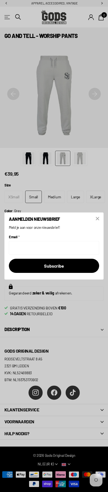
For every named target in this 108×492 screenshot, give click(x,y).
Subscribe (54, 265)
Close (97, 218)
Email (14, 237)
